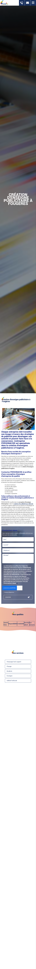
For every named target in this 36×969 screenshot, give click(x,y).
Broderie (9, 671)
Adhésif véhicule (12, 680)
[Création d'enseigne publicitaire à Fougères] (18, 419)
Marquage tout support (14, 661)
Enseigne (9, 676)
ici (17, 583)
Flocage (9, 666)
